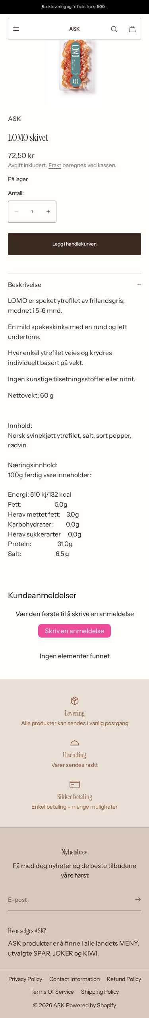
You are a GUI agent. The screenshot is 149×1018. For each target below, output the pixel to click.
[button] (114, 28)
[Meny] (22, 28)
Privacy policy (25, 979)
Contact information (74, 979)
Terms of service (52, 991)
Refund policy (124, 979)
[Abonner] (131, 899)
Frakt (54, 165)
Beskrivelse (24, 285)
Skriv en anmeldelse (74, 631)
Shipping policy (100, 991)
